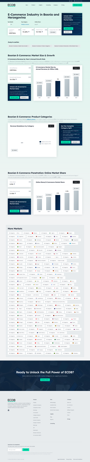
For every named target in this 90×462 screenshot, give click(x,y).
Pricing (62, 5)
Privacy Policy (69, 459)
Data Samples (53, 407)
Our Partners (70, 405)
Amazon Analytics (36, 420)
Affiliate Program (70, 410)
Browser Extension (37, 432)
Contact (68, 412)
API (34, 427)
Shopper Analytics (37, 422)
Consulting (48, 5)
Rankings (35, 410)
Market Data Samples (54, 410)
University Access (78, 1)
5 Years (75, 68)
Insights (40, 5)
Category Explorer (37, 415)
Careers (68, 407)
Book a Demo (78, 5)
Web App (35, 425)
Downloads (35, 430)
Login (71, 1)
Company (56, 5)
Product (33, 5)
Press (68, 415)
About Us (69, 402)
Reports (51, 419)
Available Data (53, 405)
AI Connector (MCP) (37, 435)
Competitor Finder (37, 407)
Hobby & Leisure (25, 24)
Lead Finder (35, 417)
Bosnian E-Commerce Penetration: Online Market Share (66, 46)
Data (27, 5)
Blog (51, 417)
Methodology (53, 402)
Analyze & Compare (37, 405)
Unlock (53, 32)
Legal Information (61, 459)
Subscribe (26, 449)
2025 (50, 126)
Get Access (67, 32)
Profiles (34, 402)
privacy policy (17, 453)
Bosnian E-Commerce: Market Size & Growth (18, 46)
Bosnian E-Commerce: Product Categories (41, 46)
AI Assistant (35, 412)
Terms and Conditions (77, 459)
